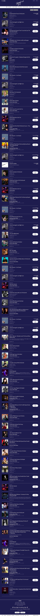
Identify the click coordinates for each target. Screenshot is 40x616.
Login (37, 0)
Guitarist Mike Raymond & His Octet (16, 301)
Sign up (34, 0)
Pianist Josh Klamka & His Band (16, 242)
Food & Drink (13, 615)
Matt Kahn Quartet (13, 284)
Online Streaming (9, 615)
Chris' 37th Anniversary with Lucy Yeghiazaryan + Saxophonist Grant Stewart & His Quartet (19, 310)
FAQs (23, 615)
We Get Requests (13, 371)
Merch (28, 615)
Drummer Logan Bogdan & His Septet (17, 388)
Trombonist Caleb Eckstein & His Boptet (17, 459)
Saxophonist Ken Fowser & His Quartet (17, 13)
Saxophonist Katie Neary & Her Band (17, 504)
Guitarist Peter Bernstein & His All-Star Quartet (19, 66)
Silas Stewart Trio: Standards (15, 92)
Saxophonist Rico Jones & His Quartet (17, 512)
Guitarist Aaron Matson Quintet (16, 467)
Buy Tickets (35, 25)
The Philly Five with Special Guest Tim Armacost (19, 579)
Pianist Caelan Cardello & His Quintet (17, 396)
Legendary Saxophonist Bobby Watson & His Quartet (20, 258)
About (21, 615)
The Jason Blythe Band (14, 233)
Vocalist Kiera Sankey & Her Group (16, 424)
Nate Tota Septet (13, 250)
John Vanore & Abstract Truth (15, 432)
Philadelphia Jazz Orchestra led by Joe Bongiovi (19, 40)
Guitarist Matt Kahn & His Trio (15, 117)
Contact (25, 615)
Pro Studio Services (17, 615)
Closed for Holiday (13, 163)
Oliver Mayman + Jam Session (15, 75)
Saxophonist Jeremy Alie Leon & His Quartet (18, 292)
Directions (17, 612)
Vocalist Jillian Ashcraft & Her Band (16, 379)
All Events (5, 615)
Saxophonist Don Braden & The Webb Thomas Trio (19, 550)
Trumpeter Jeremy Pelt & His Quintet (17, 362)
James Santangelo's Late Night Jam (17, 22)
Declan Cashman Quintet (14, 345)
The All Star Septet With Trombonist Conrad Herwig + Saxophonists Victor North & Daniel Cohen (20, 531)
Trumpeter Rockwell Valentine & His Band (18, 451)
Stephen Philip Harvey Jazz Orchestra (17, 416)
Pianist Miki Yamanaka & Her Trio (16, 216)
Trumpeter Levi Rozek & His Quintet (16, 48)
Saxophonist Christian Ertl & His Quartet (17, 180)
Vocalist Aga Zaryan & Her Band (16, 354)
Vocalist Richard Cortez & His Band (16, 560)
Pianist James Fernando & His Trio (16, 109)
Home (2, 615)
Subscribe (22, 612)
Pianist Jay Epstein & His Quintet (16, 171)
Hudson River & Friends (14, 100)
